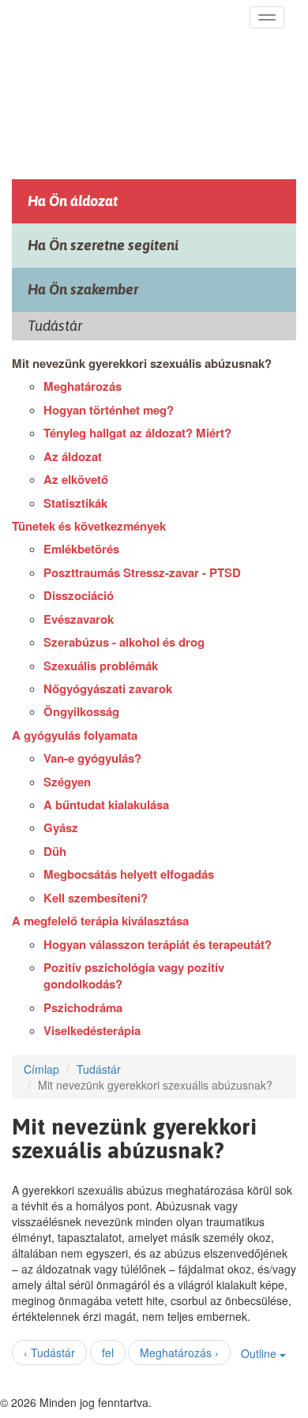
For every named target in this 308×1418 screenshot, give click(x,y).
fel (108, 1352)
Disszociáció (78, 595)
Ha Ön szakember (83, 289)
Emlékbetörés (81, 548)
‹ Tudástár (49, 1352)
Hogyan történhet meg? (108, 409)
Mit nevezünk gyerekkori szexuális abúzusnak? (142, 363)
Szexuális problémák (100, 665)
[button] (267, 17)
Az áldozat (72, 456)
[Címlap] (129, 84)
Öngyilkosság (81, 711)
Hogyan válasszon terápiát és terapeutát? (157, 944)
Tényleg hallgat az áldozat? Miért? (137, 432)
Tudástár (99, 1069)
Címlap (41, 1069)
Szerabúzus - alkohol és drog (124, 642)
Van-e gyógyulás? (92, 758)
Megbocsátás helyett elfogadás (128, 874)
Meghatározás (82, 386)
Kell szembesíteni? (95, 897)
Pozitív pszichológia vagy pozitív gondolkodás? (133, 975)
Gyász (60, 827)
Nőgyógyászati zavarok (107, 688)
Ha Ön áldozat (73, 201)
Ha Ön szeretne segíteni (103, 245)
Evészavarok (78, 619)
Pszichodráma (82, 1007)
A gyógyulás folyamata (74, 735)
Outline (260, 1353)
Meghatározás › (179, 1352)
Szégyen (67, 781)
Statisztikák (75, 503)
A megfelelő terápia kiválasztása (100, 920)
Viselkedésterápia (92, 1030)
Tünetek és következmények (89, 526)
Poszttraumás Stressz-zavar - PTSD (142, 572)
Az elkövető (75, 479)
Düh (54, 851)
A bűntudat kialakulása (106, 804)
